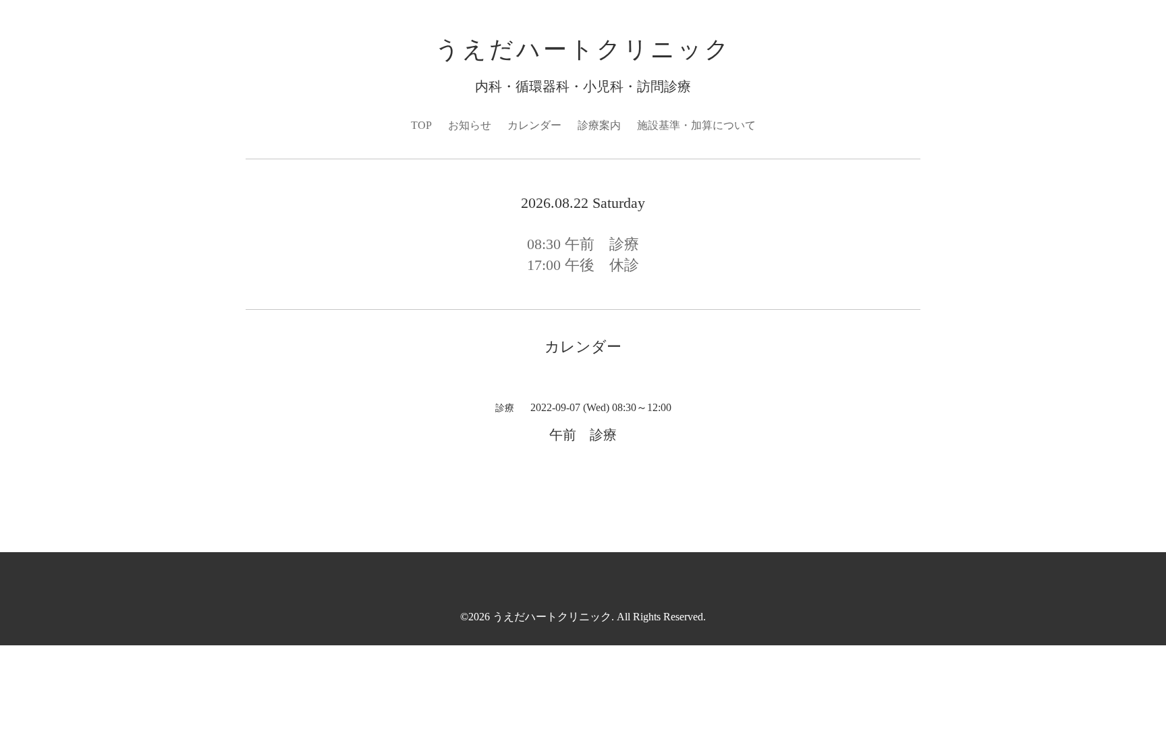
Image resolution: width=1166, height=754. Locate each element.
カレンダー (534, 125)
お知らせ (469, 125)
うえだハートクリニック (583, 49)
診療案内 (599, 125)
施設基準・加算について (696, 125)
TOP (421, 125)
